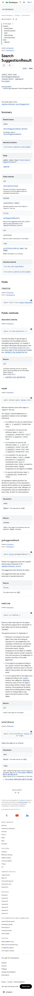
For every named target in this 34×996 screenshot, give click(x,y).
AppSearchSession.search (12, 225)
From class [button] (14, 266)
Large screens (6, 875)
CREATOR (6, 167)
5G (2, 867)
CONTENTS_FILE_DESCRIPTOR (15, 352)
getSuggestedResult (10, 218)
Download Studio (7, 930)
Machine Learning (7, 855)
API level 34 (10, 48)
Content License (23, 802)
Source (4, 834)
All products (5, 975)
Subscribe (26, 986)
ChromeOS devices (7, 881)
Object (11, 79)
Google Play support (8, 948)
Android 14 (5, 904)
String (5, 213)
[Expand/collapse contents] (12, 24)
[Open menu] (3, 2)
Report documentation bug (10, 944)
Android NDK (5, 933)
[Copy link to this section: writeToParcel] (15, 722)
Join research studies (8, 951)
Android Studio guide (8, 921)
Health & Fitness (6, 858)
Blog (3, 841)
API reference (8, 9)
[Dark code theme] (31, 300)
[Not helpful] (16, 19)
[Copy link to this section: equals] (9, 388)
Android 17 (5, 895)
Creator (22, 160)
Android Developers (7, 15)
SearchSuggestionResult (12, 134)
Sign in (29, 2)
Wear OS (4, 878)
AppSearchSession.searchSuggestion (15, 104)
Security (4, 831)
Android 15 (5, 901)
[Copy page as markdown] (10, 65)
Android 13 (5, 907)
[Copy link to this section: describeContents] (19, 320)
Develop (17, 15)
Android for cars (6, 884)
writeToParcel (8, 248)
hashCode (6, 235)
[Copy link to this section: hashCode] (12, 604)
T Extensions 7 (10, 50)
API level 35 (10, 292)
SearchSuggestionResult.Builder (15, 129)
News (3, 837)
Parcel (17, 248)
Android (4, 825)
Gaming (4, 852)
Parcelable (6, 81)
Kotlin (25, 68)
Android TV (5, 887)
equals (5, 203)
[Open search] (20, 2)
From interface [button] (17, 147)
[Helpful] (13, 19)
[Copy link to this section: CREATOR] (12, 289)
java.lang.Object (7, 86)
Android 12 (5, 910)
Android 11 (5, 913)
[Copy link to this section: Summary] (14, 112)
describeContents (9, 186)
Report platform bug (8, 941)
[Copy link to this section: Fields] (10, 282)
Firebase (4, 969)
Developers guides (7, 924)
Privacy (4, 864)
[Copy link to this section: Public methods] (20, 313)
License (10, 982)
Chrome (4, 966)
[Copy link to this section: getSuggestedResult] (21, 540)
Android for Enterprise (8, 828)
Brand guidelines (19, 982)
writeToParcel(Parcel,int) (19, 348)
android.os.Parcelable (22, 147)
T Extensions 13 (10, 295)
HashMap (5, 629)
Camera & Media (7, 861)
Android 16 (5, 898)
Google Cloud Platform (9, 972)
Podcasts (4, 844)
